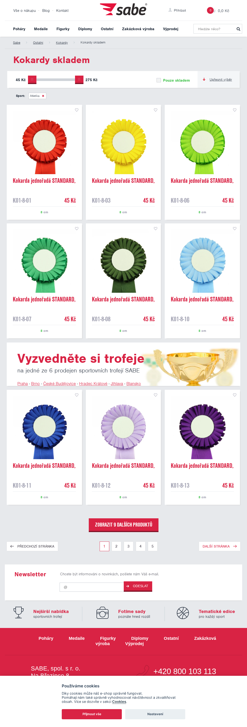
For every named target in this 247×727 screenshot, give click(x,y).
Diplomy (85, 29)
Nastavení (155, 714)
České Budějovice (59, 383)
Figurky (62, 29)
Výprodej (170, 29)
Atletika (35, 96)
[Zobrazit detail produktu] (44, 142)
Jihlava (117, 383)
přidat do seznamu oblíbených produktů (76, 110)
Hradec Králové (93, 383)
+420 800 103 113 (184, 672)
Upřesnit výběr (221, 79)
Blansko (133, 383)
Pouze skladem (176, 80)
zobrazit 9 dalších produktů (123, 524)
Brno (35, 383)
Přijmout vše (91, 714)
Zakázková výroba (138, 29)
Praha (22, 383)
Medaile (41, 29)
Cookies (119, 701)
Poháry (19, 29)
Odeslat (140, 586)
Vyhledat (238, 28)
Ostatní (107, 29)
